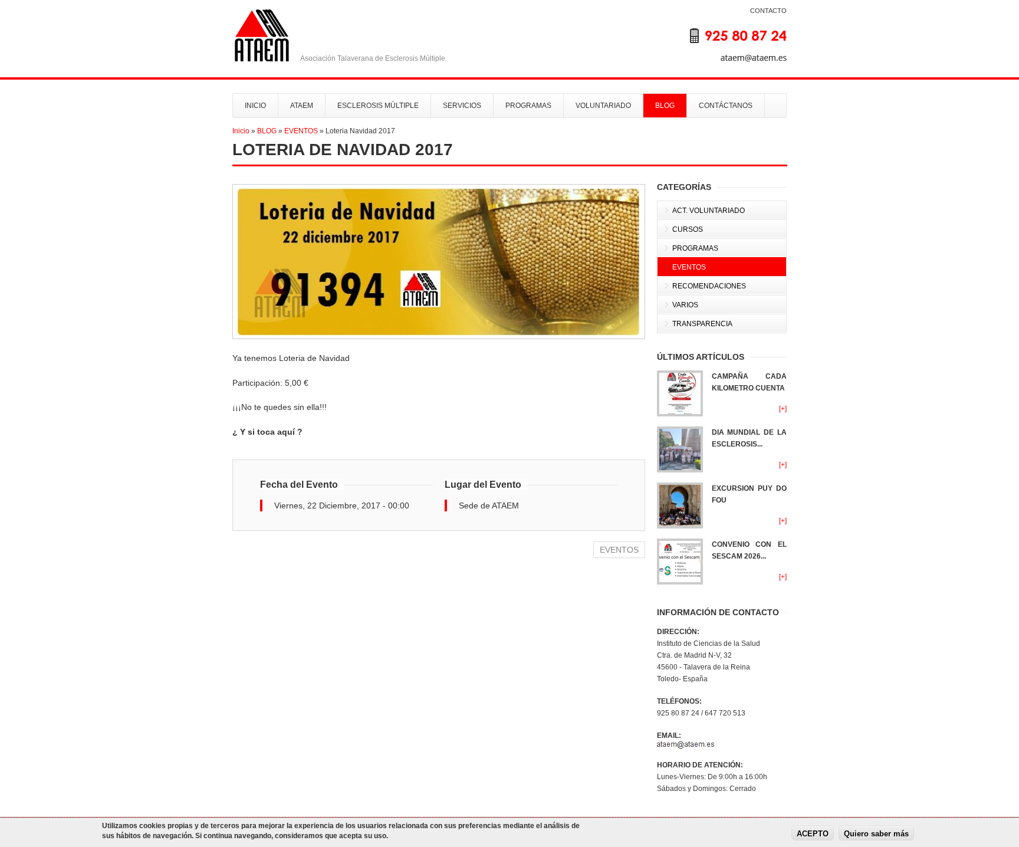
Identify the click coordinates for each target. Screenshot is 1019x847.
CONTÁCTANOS (725, 105)
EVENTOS (301, 131)
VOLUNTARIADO (603, 105)
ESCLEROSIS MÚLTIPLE (378, 105)
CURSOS (687, 229)
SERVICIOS (462, 105)
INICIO (255, 105)
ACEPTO (813, 833)
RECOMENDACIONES (709, 286)
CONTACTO (768, 10)
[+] (783, 409)
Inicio (240, 131)
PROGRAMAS (528, 105)
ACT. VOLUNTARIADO (708, 210)
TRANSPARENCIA (702, 324)
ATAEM (301, 105)
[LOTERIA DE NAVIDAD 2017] (439, 262)
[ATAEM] (728, 43)
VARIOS (685, 305)
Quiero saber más (876, 833)
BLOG (665, 105)
